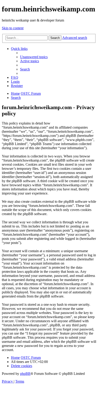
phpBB (25, 374)
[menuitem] (34, 57)
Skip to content (12, 28)
